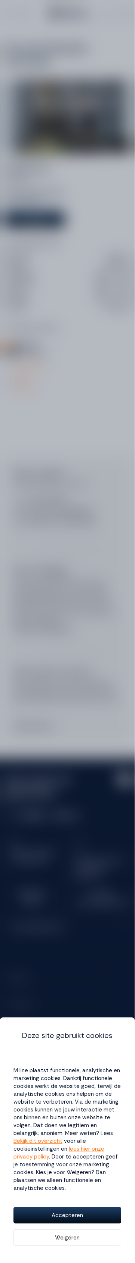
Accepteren (67, 1215)
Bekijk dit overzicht (37, 1141)
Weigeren (67, 1237)
